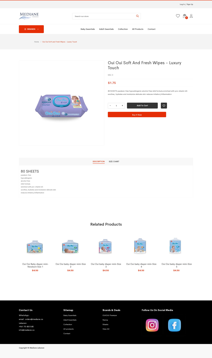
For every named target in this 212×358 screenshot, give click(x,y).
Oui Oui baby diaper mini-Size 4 (141, 265)
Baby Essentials (88, 29)
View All (106, 329)
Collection (123, 29)
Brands (31, 29)
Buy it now (137, 115)
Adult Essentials (106, 29)
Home (36, 42)
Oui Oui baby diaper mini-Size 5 (177, 265)
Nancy (105, 320)
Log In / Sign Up (186, 4)
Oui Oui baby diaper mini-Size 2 (71, 265)
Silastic (105, 324)
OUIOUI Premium (110, 315)
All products (137, 29)
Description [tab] (99, 161)
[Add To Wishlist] (164, 106)
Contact (151, 29)
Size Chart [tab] (114, 161)
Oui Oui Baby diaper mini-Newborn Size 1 (35, 265)
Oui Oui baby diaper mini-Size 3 (106, 265)
